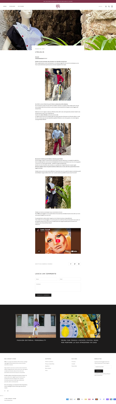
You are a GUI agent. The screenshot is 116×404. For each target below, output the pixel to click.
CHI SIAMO (21, 6)
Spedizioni (47, 366)
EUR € (100, 6)
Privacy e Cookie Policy (49, 363)
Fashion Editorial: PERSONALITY (31, 340)
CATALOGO (12, 6)
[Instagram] (7, 391)
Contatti (73, 363)
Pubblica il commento (43, 295)
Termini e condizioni (49, 361)
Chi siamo (74, 361)
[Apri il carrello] (112, 6)
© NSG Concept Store (10, 398)
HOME (5, 6)
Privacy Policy (106, 373)
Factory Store (74, 366)
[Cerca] (109, 6)
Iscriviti (98, 371)
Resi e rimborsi (48, 368)
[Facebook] (4, 391)
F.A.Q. (46, 370)
